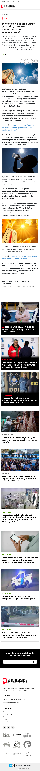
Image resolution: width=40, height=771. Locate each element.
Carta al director (8, 714)
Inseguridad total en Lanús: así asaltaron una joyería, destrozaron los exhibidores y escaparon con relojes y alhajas (19, 518)
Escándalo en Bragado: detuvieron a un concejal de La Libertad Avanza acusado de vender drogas (19, 364)
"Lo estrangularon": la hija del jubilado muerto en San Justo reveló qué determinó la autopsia (19, 635)
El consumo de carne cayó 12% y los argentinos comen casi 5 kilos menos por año (19, 439)
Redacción (6, 712)
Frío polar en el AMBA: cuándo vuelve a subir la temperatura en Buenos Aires (18, 329)
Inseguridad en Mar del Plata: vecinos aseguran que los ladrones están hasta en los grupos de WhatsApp (20, 559)
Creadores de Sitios (24, 768)
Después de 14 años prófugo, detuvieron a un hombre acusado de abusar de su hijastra (19, 400)
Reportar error (8, 717)
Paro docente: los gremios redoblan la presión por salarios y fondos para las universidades (19, 478)
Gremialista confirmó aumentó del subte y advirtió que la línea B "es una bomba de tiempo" (19, 127)
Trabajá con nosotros (10, 722)
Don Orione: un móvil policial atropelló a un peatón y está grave (18, 597)
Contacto (6, 719)
